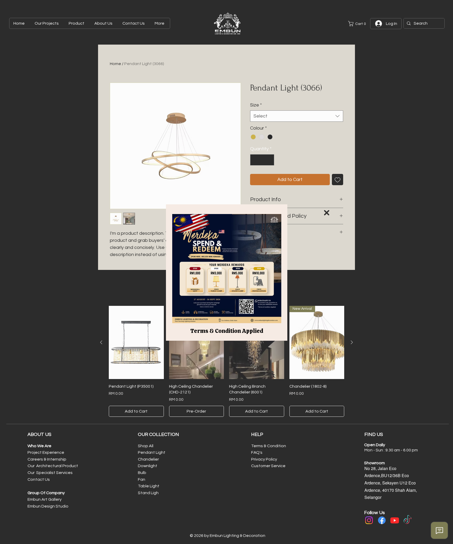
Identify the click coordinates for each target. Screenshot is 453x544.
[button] (326, 212)
